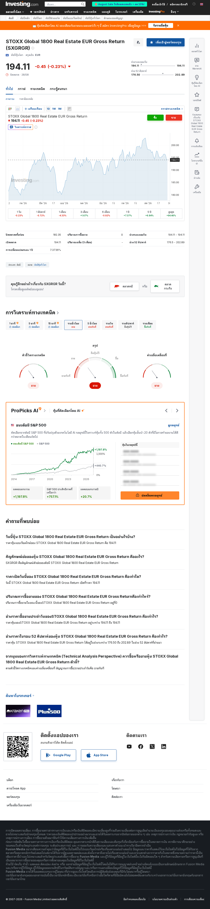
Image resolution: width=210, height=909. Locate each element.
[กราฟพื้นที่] (17, 109)
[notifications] (194, 4)
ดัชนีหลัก (25, 18)
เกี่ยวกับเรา (118, 780)
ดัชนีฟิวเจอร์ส (53, 18)
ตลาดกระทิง (168, 286)
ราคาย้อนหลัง (26, 98)
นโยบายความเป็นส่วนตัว (164, 899)
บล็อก (10, 780)
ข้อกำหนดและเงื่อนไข (134, 899)
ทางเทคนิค (37, 89)
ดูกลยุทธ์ (173, 425)
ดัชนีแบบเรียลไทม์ (72, 18)
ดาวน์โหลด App (16, 788)
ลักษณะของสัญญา (113, 18)
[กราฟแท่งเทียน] (10, 109)
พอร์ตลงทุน (13, 796)
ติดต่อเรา (117, 796)
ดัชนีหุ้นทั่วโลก (92, 18)
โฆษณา (116, 788)
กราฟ (21, 89)
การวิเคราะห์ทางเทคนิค (30, 313)
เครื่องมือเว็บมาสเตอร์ (19, 805)
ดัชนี (11, 18)
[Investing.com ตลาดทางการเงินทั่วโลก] (22, 4)
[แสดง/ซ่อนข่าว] (69, 109)
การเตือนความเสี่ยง (194, 899)
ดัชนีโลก (37, 18)
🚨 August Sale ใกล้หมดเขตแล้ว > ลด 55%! (120, 4)
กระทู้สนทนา (58, 89)
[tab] (15, 325)
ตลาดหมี (128, 286)
